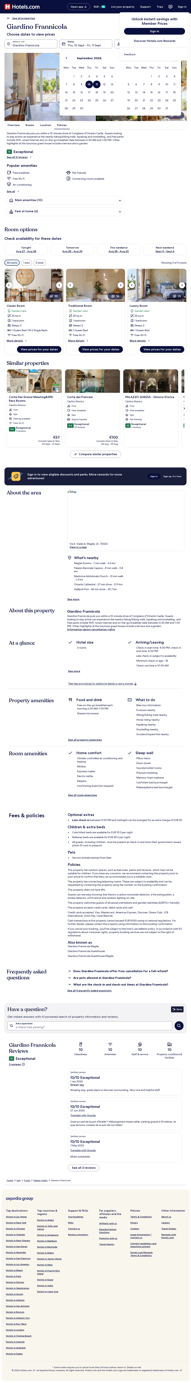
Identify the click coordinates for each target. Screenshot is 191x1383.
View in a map (78, 547)
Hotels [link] (10, 1180)
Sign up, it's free (172, 476)
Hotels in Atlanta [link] (15, 1300)
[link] (155, 54)
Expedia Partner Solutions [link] (107, 1231)
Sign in (182, 6)
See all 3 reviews (17, 157)
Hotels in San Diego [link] (16, 1246)
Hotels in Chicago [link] (15, 1228)
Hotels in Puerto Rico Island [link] (48, 1272)
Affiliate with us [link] (108, 1223)
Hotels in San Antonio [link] (17, 1306)
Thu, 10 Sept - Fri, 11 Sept (84, 45)
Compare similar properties (98, 454)
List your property (122, 6)
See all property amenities (85, 739)
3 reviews (15, 1064)
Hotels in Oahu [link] (45, 1285)
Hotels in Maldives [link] (47, 1240)
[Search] (179, 1025)
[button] (74, 76)
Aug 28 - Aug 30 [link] (119, 251)
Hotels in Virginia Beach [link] (19, 1335)
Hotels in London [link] (15, 1329)
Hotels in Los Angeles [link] (17, 1264)
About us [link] (166, 1216)
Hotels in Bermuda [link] (47, 1246)
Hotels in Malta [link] (45, 1252)
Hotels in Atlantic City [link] (18, 1318)
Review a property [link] (78, 1234)
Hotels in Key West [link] (16, 1323)
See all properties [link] (23, 18)
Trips (160, 6)
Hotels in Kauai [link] (45, 1279)
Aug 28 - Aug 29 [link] (72, 251)
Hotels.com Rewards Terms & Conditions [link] (141, 1254)
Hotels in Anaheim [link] (16, 1347)
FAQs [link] (70, 1222)
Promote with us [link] (108, 1238)
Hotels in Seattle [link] (15, 1341)
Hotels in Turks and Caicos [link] (47, 1227)
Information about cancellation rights (91, 629)
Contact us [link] (74, 1228)
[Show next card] (184, 408)
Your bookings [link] (75, 1216)
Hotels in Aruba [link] (45, 1220)
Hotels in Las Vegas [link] (16, 1216)
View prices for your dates (39, 349)
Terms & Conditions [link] (141, 1216)
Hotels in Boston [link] (15, 1312)
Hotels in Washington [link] (17, 1288)
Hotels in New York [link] (16, 1222)
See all (11, 191)
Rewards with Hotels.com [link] (168, 1236)
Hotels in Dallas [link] (14, 1353)
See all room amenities (82, 795)
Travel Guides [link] (168, 1228)
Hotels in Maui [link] (45, 1264)
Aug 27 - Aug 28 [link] (26, 251)
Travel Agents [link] (106, 1244)
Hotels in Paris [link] (13, 1276)
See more (73, 599)
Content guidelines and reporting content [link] (143, 1245)
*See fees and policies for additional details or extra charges (100, 683)
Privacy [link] (134, 1222)
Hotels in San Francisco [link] (18, 1258)
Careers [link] (165, 1222)
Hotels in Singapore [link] (48, 1235)
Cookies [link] (134, 1228)
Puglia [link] (27, 1180)
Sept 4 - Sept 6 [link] (165, 251)
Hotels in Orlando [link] (15, 1234)
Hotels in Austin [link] (14, 1294)
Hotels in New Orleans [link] (18, 1240)
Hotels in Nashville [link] (16, 1252)
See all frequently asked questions (89, 990)
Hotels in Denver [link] (15, 1282)
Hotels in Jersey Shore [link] (49, 1258)
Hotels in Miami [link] (14, 1270)
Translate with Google (83, 1115)
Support (145, 6)
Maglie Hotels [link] (41, 1180)
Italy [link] (19, 1180)
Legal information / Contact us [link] (140, 1236)
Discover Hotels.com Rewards (154, 41)
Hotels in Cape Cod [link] (47, 1291)
